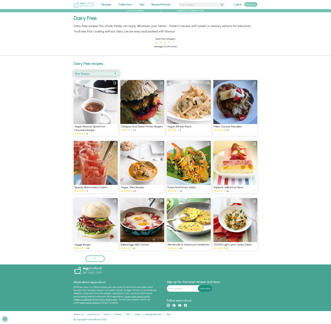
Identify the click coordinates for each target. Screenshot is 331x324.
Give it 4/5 (169, 43)
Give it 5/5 (174, 43)
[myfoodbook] (88, 274)
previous (95, 258)
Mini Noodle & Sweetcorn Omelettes (188, 244)
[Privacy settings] (5, 319)
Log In (238, 4)
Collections (125, 4)
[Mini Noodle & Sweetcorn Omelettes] (189, 240)
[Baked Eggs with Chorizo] (142, 240)
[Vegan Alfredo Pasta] (189, 122)
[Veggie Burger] (96, 240)
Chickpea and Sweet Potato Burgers (142, 126)
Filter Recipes (82, 73)
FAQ (128, 314)
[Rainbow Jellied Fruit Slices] (235, 183)
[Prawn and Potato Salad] (189, 183)
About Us (78, 314)
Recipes (106, 4)
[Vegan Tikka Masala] (142, 183)
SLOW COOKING (135, 10)
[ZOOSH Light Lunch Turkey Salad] (235, 240)
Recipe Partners (161, 4)
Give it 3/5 (164, 43)
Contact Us (93, 314)
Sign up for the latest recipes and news (193, 282)
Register (251, 4)
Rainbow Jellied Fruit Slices (228, 187)
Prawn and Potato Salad (181, 187)
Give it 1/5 (156, 43)
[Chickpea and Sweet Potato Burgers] (142, 122)
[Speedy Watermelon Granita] (96, 183)
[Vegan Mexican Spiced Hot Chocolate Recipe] (96, 122)
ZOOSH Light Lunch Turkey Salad (232, 244)
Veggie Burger (82, 244)
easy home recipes (90, 302)
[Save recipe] (115, 83)
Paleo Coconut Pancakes (228, 126)
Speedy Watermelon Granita (90, 187)
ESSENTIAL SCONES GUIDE (190, 10)
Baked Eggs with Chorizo (135, 244)
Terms (106, 314)
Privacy (118, 314)
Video (138, 314)
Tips (141, 4)
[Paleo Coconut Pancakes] (235, 122)
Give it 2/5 (160, 43)
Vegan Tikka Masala (132, 187)
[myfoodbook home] (84, 7)
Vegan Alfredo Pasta (179, 126)
